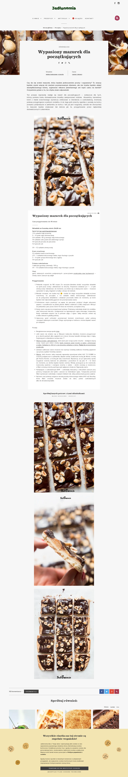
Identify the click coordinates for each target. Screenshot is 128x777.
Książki (78, 18)
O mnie (35, 18)
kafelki (112, 707)
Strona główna (47, 27)
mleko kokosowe (52, 74)
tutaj (57, 331)
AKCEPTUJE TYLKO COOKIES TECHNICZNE (64, 772)
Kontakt (89, 18)
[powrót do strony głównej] (64, 8)
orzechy (61, 74)
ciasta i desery (77, 74)
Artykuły (63, 18)
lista (117, 707)
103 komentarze (15, 691)
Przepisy (48, 18)
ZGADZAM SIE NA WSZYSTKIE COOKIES (64, 768)
